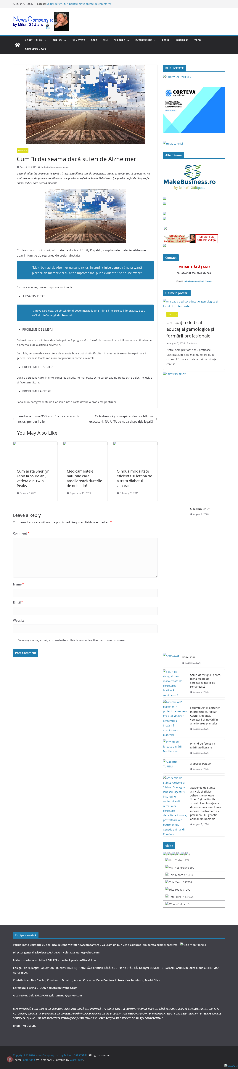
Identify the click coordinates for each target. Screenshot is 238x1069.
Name (18, 584)
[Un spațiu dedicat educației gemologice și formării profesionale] (194, 303)
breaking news (35, 49)
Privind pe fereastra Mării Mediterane (202, 745)
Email (18, 602)
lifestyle (22, 150)
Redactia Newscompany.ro (54, 167)
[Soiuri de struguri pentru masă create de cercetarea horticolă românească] (175, 683)
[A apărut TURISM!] (175, 766)
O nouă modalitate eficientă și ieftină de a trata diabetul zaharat (134, 478)
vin (105, 40)
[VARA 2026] (171, 660)
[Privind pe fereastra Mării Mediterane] (175, 748)
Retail (166, 40)
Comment (21, 533)
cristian (193, 343)
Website (18, 620)
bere (94, 40)
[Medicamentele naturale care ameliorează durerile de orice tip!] (85, 444)
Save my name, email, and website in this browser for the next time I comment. (73, 640)
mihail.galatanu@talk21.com (198, 281)
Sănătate (78, 40)
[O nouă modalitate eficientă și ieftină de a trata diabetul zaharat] (135, 444)
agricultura (34, 40)
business (182, 40)
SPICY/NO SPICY (200, 509)
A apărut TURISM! (201, 763)
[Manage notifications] (10, 1059)
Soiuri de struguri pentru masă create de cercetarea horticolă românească (205, 680)
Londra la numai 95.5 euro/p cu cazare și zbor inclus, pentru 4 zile (49, 419)
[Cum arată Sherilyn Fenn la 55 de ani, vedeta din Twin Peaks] (35, 444)
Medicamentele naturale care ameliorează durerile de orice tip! (84, 478)
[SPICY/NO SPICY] (175, 511)
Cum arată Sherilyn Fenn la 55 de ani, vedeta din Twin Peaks (33, 478)
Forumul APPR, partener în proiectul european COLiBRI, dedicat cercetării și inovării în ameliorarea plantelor (205, 715)
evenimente (143, 40)
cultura (119, 40)
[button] (45, 40)
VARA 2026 (188, 657)
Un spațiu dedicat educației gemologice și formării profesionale (190, 329)
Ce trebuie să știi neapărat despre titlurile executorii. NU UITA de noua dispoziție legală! (121, 419)
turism (57, 40)
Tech (197, 40)
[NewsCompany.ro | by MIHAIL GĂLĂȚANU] (17, 44)
